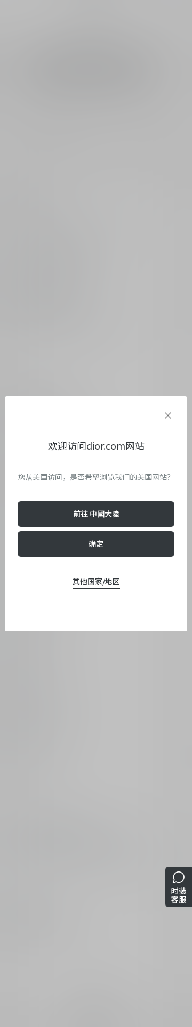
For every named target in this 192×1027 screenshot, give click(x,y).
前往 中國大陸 (96, 513)
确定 (96, 543)
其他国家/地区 (96, 581)
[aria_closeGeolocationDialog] (168, 415)
